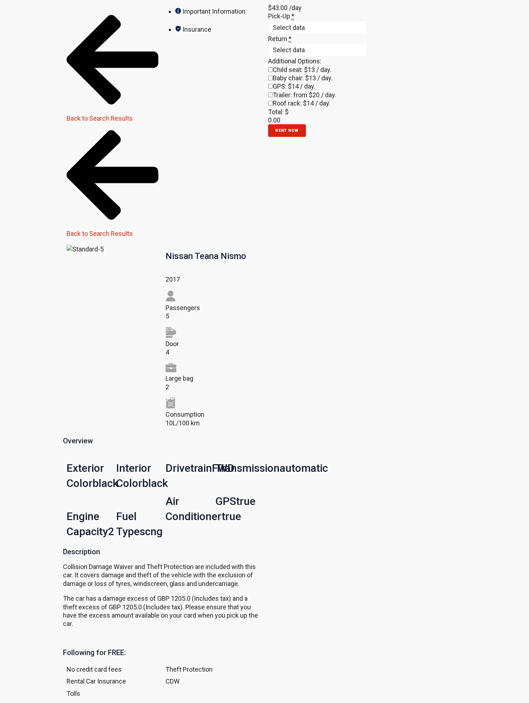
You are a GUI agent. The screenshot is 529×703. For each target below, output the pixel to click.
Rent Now (287, 130)
